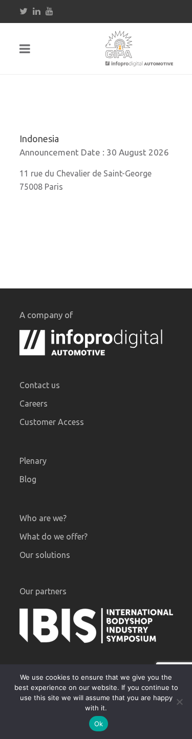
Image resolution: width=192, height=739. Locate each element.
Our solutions (44, 554)
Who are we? (43, 518)
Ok (98, 724)
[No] (179, 702)
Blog (27, 479)
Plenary (33, 460)
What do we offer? (53, 536)
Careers (33, 403)
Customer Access (51, 422)
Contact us (39, 385)
